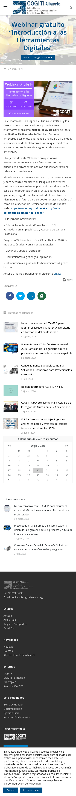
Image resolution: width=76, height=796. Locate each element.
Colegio (36, 57)
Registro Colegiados (15, 624)
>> (67, 446)
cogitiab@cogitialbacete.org (27, 597)
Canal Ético (10, 628)
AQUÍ (17, 774)
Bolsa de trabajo (13, 704)
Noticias (48, 57)
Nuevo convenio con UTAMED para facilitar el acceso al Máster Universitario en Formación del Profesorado (45, 327)
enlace (58, 273)
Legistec (8, 673)
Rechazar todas (31, 790)
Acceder (8, 615)
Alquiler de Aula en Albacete (19, 655)
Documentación (13, 708)
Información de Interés (17, 717)
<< (9, 446)
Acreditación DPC (14, 686)
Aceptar (11, 790)
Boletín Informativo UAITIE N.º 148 (42, 386)
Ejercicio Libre (11, 713)
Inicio (26, 57)
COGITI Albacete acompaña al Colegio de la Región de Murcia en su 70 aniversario (46, 405)
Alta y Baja (10, 619)
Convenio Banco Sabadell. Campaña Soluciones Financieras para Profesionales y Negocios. (46, 370)
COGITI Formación (14, 677)
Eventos (8, 651)
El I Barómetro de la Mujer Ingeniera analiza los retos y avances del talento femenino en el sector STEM (44, 423)
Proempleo (10, 682)
